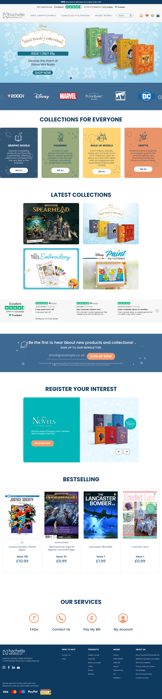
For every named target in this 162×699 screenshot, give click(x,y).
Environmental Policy (144, 674)
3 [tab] (75, 78)
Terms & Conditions (143, 663)
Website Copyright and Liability (147, 659)
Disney (116, 655)
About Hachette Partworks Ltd (147, 655)
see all (18, 170)
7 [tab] (91, 78)
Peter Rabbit (118, 659)
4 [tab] (79, 78)
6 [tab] (87, 78)
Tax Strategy (140, 670)
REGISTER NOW (42, 443)
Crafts (90, 666)
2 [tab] (71, 78)
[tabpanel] (81, 52)
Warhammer (118, 670)
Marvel (115, 666)
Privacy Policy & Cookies (145, 666)
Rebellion (116, 678)
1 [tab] (67, 78)
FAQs (64, 659)
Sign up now (101, 356)
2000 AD (116, 663)
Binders (91, 674)
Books (90, 670)
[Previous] (119, 451)
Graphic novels (93, 655)
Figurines (91, 659)
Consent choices (142, 678)
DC (114, 674)
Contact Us (66, 655)
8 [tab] (95, 78)
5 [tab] (83, 78)
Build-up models (94, 663)
